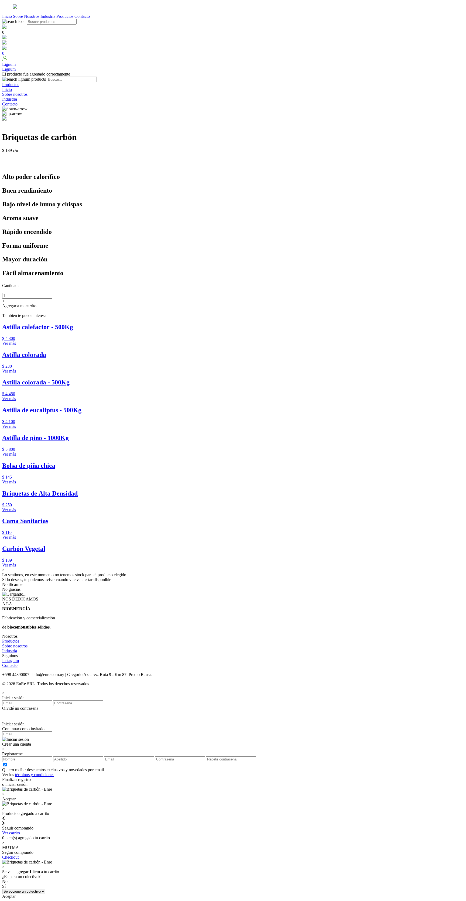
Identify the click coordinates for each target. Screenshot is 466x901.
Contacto (82, 16)
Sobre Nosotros (26, 16)
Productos (65, 16)
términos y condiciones (34, 774)
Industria (48, 16)
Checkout (10, 857)
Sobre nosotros (15, 94)
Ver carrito (11, 833)
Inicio (7, 16)
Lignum (9, 69)
